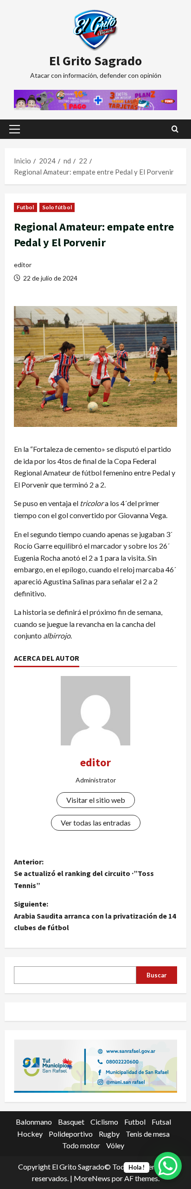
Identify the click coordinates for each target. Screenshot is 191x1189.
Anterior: (84, 873)
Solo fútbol (57, 207)
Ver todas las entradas (96, 822)
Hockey (30, 1133)
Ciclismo (104, 1121)
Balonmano (34, 1121)
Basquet (71, 1121)
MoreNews (92, 1178)
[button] (15, 129)
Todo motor (81, 1145)
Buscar (156, 975)
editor (23, 265)
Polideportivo (71, 1133)
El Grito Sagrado (95, 60)
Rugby (109, 1133)
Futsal (161, 1121)
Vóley (115, 1145)
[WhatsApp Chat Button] (168, 1166)
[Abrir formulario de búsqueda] (175, 129)
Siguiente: (95, 915)
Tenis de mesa (148, 1133)
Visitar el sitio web (95, 799)
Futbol (25, 207)
